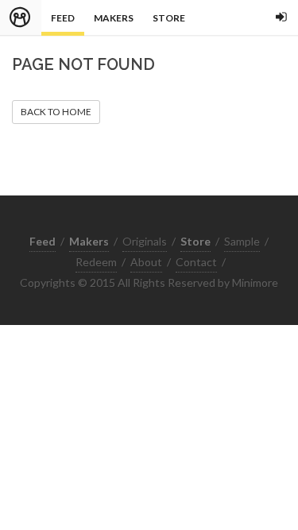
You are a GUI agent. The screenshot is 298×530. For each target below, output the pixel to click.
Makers (114, 18)
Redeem (96, 262)
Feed (63, 18)
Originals (144, 241)
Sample (242, 241)
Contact (196, 262)
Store (169, 18)
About (146, 262)
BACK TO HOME (56, 112)
